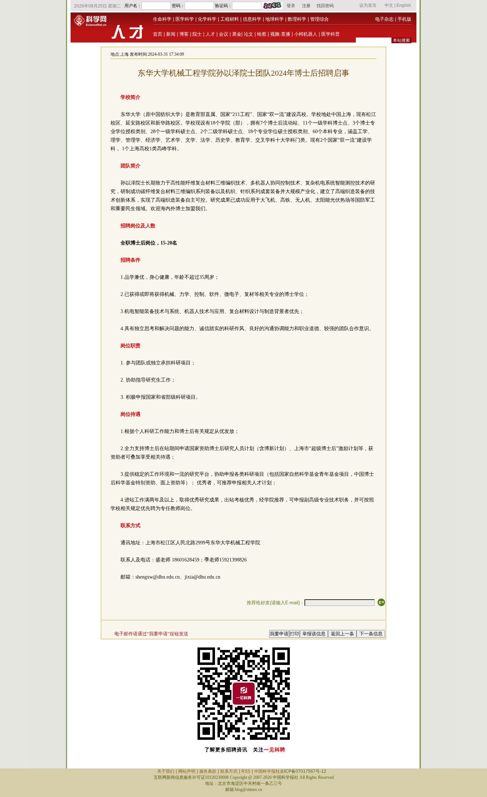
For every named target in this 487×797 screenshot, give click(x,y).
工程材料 (229, 19)
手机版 (404, 19)
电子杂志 (384, 19)
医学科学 (184, 19)
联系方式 (228, 771)
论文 (248, 34)
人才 (210, 34)
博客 (184, 34)
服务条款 (207, 771)
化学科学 (207, 19)
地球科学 (274, 19)
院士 (197, 34)
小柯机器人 (305, 34)
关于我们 (165, 771)
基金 (236, 34)
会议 (223, 34)
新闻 (170, 34)
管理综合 (319, 19)
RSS (245, 771)
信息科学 (252, 19)
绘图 (261, 34)
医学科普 (330, 34)
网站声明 (186, 771)
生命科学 (162, 19)
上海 (124, 54)
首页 (157, 34)
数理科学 (297, 19)
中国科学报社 (267, 771)
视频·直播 (280, 34)
